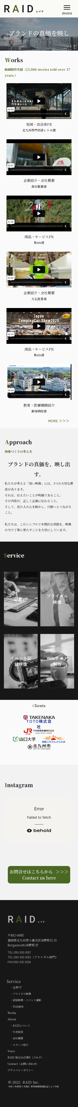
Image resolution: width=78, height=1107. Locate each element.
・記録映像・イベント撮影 (24, 1000)
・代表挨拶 (15, 1032)
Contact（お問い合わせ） (23, 1064)
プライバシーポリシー (21, 1070)
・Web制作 (16, 1006)
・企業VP (14, 987)
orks (17, 60)
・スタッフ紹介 (18, 1045)
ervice (15, 555)
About (12, 1019)
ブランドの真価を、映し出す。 (39, 469)
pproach (20, 442)
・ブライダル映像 (19, 993)
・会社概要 (15, 1038)
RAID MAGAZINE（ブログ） (26, 1057)
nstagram (20, 785)
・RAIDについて (19, 1025)
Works (12, 1013)
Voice (11, 1051)
